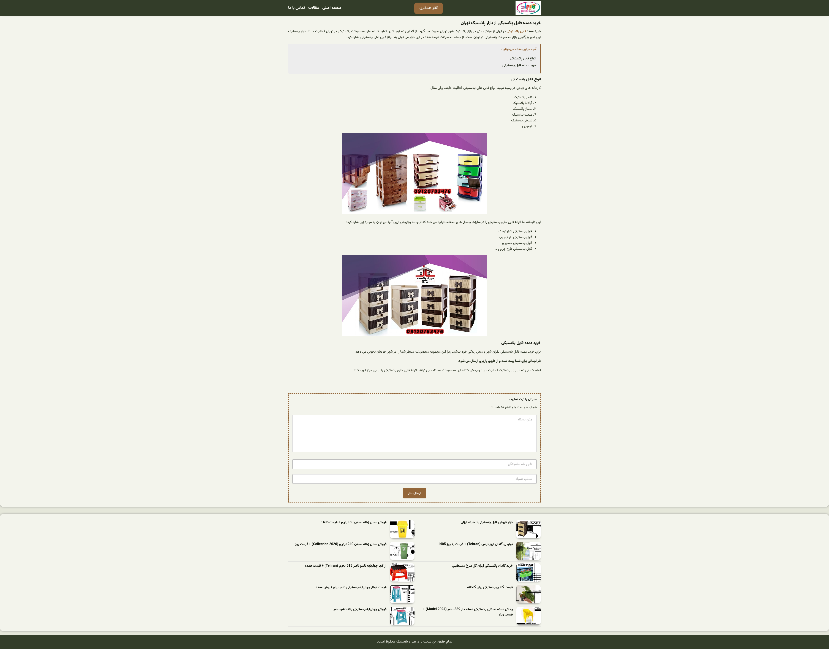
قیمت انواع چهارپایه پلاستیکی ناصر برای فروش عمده (351, 587)
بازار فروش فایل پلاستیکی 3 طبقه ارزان (487, 522)
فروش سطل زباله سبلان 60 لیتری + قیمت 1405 (353, 522)
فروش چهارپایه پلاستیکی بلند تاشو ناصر (360, 609)
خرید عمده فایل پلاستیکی (519, 65)
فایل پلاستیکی (516, 31)
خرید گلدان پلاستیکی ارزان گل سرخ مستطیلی (482, 566)
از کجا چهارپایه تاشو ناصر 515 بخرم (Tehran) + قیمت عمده (345, 566)
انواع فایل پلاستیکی (523, 58)
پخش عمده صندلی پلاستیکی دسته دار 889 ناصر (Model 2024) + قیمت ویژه (468, 612)
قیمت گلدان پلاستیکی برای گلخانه (490, 587)
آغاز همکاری (428, 8)
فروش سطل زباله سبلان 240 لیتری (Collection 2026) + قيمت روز (340, 544)
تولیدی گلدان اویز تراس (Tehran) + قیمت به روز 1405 (475, 544)
